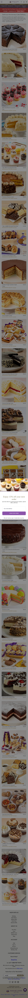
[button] (14, 513)
